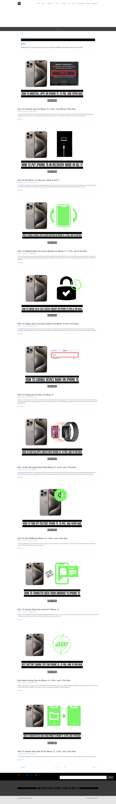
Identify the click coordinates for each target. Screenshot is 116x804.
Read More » (21, 119)
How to (43, 3)
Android (64, 3)
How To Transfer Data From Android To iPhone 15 (38, 609)
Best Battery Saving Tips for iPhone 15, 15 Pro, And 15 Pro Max (44, 680)
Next (95, 767)
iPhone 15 (20, 111)
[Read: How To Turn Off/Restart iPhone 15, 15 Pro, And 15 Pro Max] (52, 509)
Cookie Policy (62, 788)
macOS (57, 3)
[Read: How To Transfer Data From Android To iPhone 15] (52, 580)
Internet (88, 3)
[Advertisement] (58, 17)
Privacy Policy (54, 788)
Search (86, 775)
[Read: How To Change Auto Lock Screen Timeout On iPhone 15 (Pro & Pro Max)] (52, 295)
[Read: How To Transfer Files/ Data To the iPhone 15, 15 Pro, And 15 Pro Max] (52, 722)
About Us (42, 788)
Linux (73, 3)
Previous (22, 767)
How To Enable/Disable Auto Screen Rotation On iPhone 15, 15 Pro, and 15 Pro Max (52, 251)
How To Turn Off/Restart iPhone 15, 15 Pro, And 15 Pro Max (43, 538)
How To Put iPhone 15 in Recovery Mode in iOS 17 (39, 180)
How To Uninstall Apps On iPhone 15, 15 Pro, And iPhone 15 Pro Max (47, 109)
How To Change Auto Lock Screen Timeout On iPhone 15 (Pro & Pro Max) (48, 323)
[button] (58, 29)
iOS (69, 3)
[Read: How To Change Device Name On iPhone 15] (52, 366)
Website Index (77, 788)
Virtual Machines (80, 3)
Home (38, 3)
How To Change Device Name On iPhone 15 (36, 394)
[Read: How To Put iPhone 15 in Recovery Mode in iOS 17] (52, 151)
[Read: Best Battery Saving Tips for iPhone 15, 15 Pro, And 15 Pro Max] (52, 651)
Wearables (94, 3)
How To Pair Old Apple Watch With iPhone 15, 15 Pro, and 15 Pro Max (47, 467)
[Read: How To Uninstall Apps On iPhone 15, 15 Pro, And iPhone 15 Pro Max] (52, 80)
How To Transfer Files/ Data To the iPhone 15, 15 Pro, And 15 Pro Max (47, 751)
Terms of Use (69, 788)
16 (65, 767)
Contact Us (47, 788)
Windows (49, 3)
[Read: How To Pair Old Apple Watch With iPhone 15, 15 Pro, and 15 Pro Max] (52, 438)
